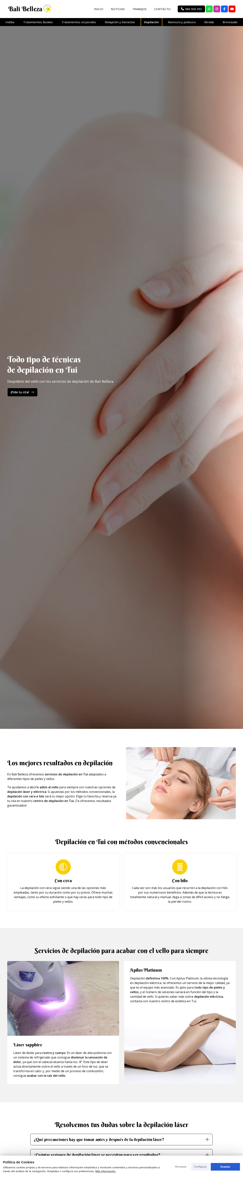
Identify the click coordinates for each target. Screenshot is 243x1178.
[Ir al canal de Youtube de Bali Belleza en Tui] (232, 9)
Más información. (105, 1171)
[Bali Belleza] (30, 9)
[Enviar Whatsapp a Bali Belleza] (209, 9)
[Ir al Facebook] (224, 9)
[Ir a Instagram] (216, 9)
